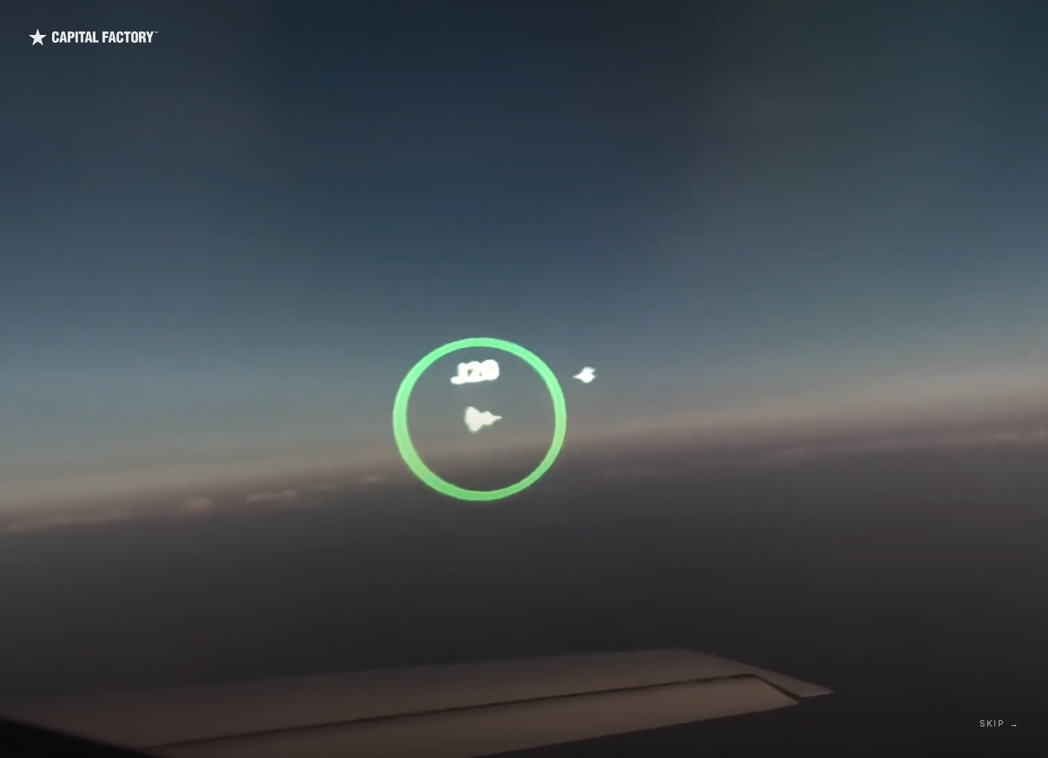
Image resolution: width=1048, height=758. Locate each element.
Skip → (999, 723)
